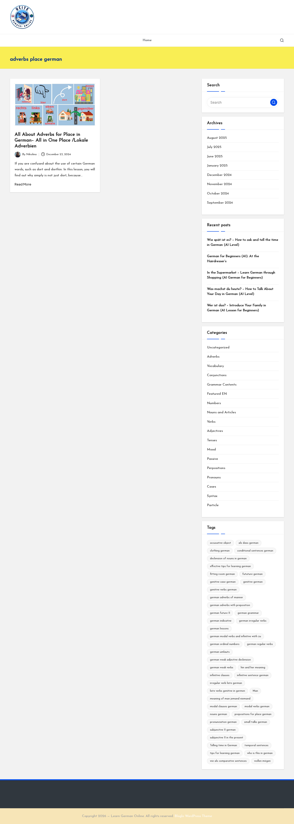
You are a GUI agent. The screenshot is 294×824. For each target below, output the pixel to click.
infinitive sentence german (252, 675)
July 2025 (214, 147)
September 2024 (220, 202)
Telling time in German (223, 745)
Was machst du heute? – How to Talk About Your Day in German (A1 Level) (240, 291)
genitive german (253, 582)
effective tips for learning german (230, 566)
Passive (212, 459)
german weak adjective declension (230, 659)
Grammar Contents (221, 384)
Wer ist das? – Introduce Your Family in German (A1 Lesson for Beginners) (236, 308)
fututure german (252, 574)
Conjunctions (216, 375)
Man (255, 691)
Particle (213, 505)
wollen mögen (262, 761)
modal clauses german (223, 706)
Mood (211, 449)
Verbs (211, 421)
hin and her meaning (253, 667)
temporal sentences (256, 745)
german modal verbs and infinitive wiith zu (235, 636)
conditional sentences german (255, 550)
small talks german (255, 722)
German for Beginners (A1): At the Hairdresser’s (233, 259)
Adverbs (213, 356)
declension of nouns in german (228, 558)
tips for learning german (225, 753)
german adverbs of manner (226, 597)
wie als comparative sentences (228, 761)
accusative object (220, 543)
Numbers (214, 403)
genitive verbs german (223, 589)
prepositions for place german (253, 714)
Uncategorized (218, 347)
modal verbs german (257, 706)
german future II (220, 613)
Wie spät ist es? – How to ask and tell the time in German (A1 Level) (242, 242)
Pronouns (214, 477)
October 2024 (218, 193)
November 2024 (219, 184)
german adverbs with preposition (230, 605)
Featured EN (217, 394)
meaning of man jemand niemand (230, 698)
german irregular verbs (252, 621)
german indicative (220, 621)
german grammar (248, 613)
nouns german (218, 714)
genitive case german (223, 582)
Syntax (212, 496)
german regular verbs (260, 644)
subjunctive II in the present (226, 737)
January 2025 (217, 165)
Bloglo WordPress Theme (193, 816)
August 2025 (217, 138)
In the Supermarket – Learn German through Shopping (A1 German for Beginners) (241, 275)
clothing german (220, 550)
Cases (211, 486)
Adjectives (215, 431)
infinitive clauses (219, 675)
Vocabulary (215, 366)
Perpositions (216, 468)
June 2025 (215, 156)
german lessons (219, 628)
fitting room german (222, 574)
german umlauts (220, 652)
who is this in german (260, 753)
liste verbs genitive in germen (227, 691)
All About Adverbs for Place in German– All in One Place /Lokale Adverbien (51, 140)
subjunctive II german (223, 730)
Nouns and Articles (221, 412)
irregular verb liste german (226, 683)
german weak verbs (221, 667)
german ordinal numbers (224, 644)
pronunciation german (223, 722)
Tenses (212, 440)
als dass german (248, 543)
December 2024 (219, 175)
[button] (273, 102)
